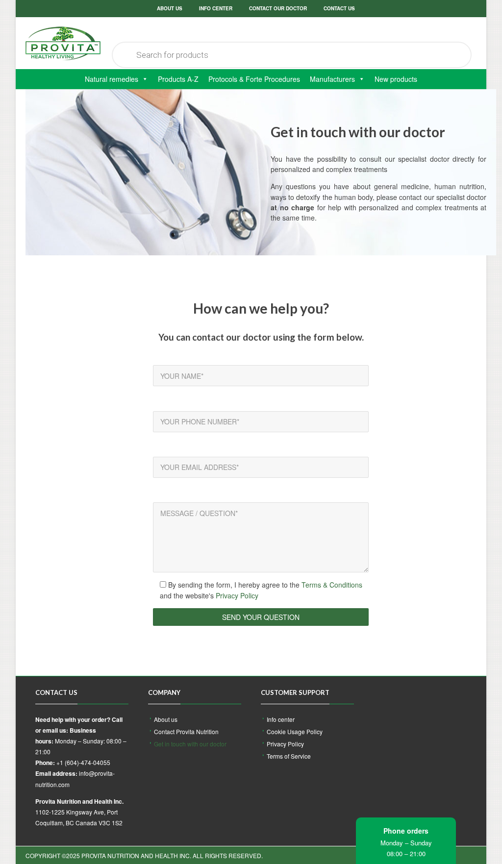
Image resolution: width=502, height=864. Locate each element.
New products (396, 79)
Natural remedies (111, 79)
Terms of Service (289, 756)
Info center (215, 8)
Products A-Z (178, 79)
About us (169, 8)
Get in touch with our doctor (190, 744)
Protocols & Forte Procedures (254, 79)
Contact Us (339, 8)
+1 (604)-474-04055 (83, 762)
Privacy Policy (237, 595)
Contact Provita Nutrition (186, 731)
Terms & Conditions (331, 585)
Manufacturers (332, 79)
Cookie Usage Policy (295, 731)
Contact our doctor (278, 8)
